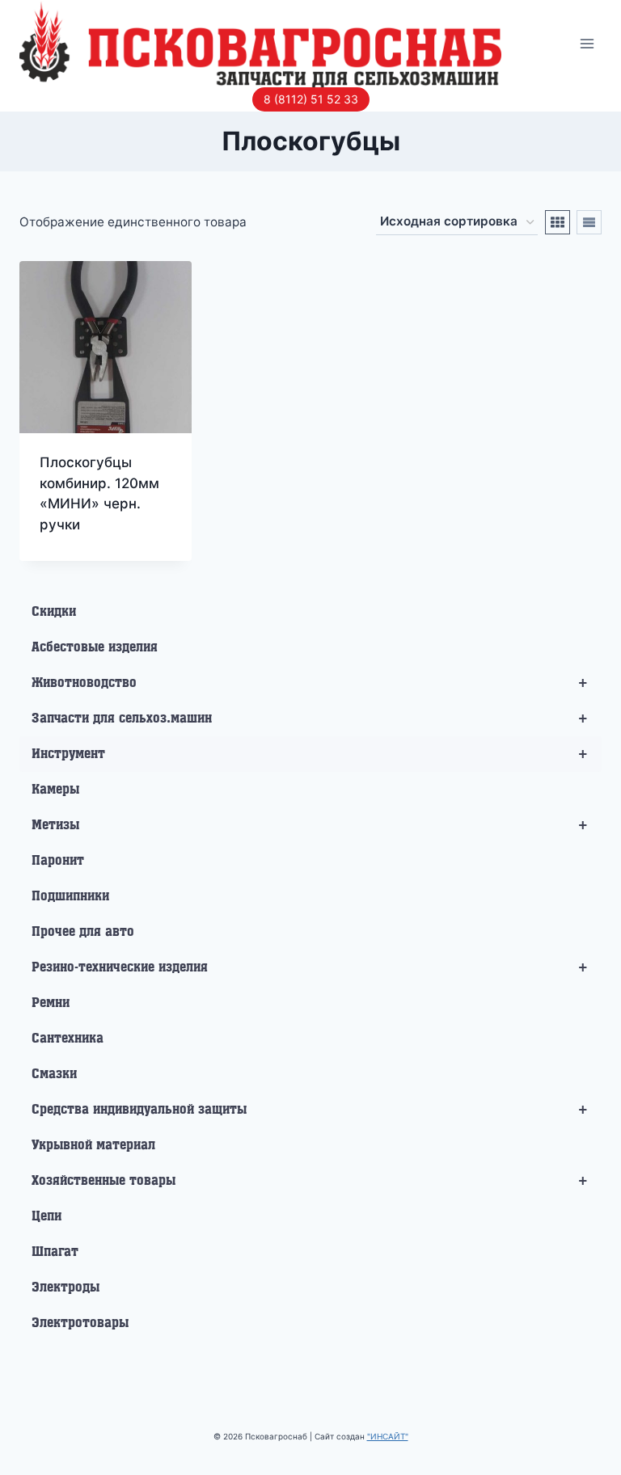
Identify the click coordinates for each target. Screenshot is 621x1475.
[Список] (589, 222)
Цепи (46, 1216)
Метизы (310, 825)
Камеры (55, 789)
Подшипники (70, 896)
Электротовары (80, 1323)
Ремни (51, 1003)
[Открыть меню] (587, 43)
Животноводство (310, 683)
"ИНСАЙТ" (387, 1436)
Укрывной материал (93, 1145)
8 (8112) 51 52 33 (311, 99)
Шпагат (55, 1251)
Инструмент (310, 754)
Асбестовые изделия (95, 647)
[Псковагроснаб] (260, 43)
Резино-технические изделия (310, 967)
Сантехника (68, 1038)
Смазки (54, 1074)
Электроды (65, 1287)
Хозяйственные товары (310, 1181)
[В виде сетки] (557, 222)
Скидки (54, 611)
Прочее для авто (83, 931)
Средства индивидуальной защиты (310, 1110)
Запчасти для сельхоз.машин (310, 718)
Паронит (58, 860)
